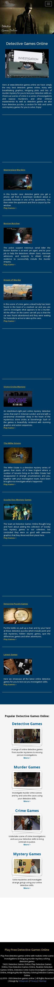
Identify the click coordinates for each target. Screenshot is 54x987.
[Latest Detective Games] (18, 666)
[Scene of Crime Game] (18, 291)
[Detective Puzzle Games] (18, 615)
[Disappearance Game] (18, 455)
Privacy (33, 981)
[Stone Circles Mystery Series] (18, 398)
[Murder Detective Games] (26, 786)
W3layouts (24, 981)
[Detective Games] (26, 743)
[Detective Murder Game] (18, 235)
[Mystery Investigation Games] (26, 873)
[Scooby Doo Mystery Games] (18, 511)
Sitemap (42, 981)
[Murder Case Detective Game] (18, 181)
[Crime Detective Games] (26, 830)
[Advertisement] (27, 139)
